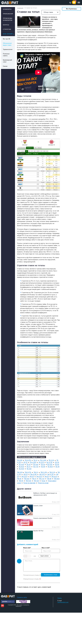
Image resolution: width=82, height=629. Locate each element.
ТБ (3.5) (21, 464)
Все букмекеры (71, 9)
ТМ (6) (19, 479)
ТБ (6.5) (21, 466)
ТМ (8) (49, 479)
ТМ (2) (25, 474)
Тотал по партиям (29, 483)
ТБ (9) (57, 466)
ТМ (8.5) (57, 479)
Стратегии (7, 29)
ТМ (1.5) (52, 472)
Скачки (5, 66)
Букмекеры (7, 9)
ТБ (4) (28, 464)
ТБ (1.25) (43, 460)
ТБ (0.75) (28, 460)
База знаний (7, 34)
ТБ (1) (35, 460)
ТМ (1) (36, 472)
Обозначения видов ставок (7, 44)
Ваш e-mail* (46, 547)
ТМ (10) (36, 481)
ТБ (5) (43, 464)
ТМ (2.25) (33, 474)
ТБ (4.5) (35, 464)
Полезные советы (6, 54)
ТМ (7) (34, 479)
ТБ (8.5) (50, 466)
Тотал (43, 481)
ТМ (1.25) (43, 472)
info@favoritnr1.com (63, 602)
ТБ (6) (57, 464)
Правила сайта (22, 597)
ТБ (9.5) (21, 469)
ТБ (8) (43, 466)
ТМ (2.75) (50, 474)
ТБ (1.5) (51, 460)
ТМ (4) (31, 476)
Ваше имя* (27, 547)
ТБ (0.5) (19, 460)
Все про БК (6, 39)
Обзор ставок (48, 12)
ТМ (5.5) (54, 476)
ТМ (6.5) (27, 479)
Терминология (7, 49)
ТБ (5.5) (49, 464)
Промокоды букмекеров (7, 19)
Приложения (8, 14)
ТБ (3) (57, 462)
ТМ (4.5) (39, 476)
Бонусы (6, 25)
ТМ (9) (21, 481)
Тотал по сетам (43, 483)
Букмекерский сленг (7, 61)
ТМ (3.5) (24, 476)
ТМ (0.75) (28, 472)
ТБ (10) (28, 469)
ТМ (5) (46, 476)
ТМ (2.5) (42, 474)
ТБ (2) (25, 462)
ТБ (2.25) (33, 462)
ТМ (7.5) (41, 479)
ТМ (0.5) (20, 472)
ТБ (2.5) (41, 462)
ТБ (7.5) (35, 466)
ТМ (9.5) (28, 481)
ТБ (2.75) (49, 462)
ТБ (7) (28, 466)
